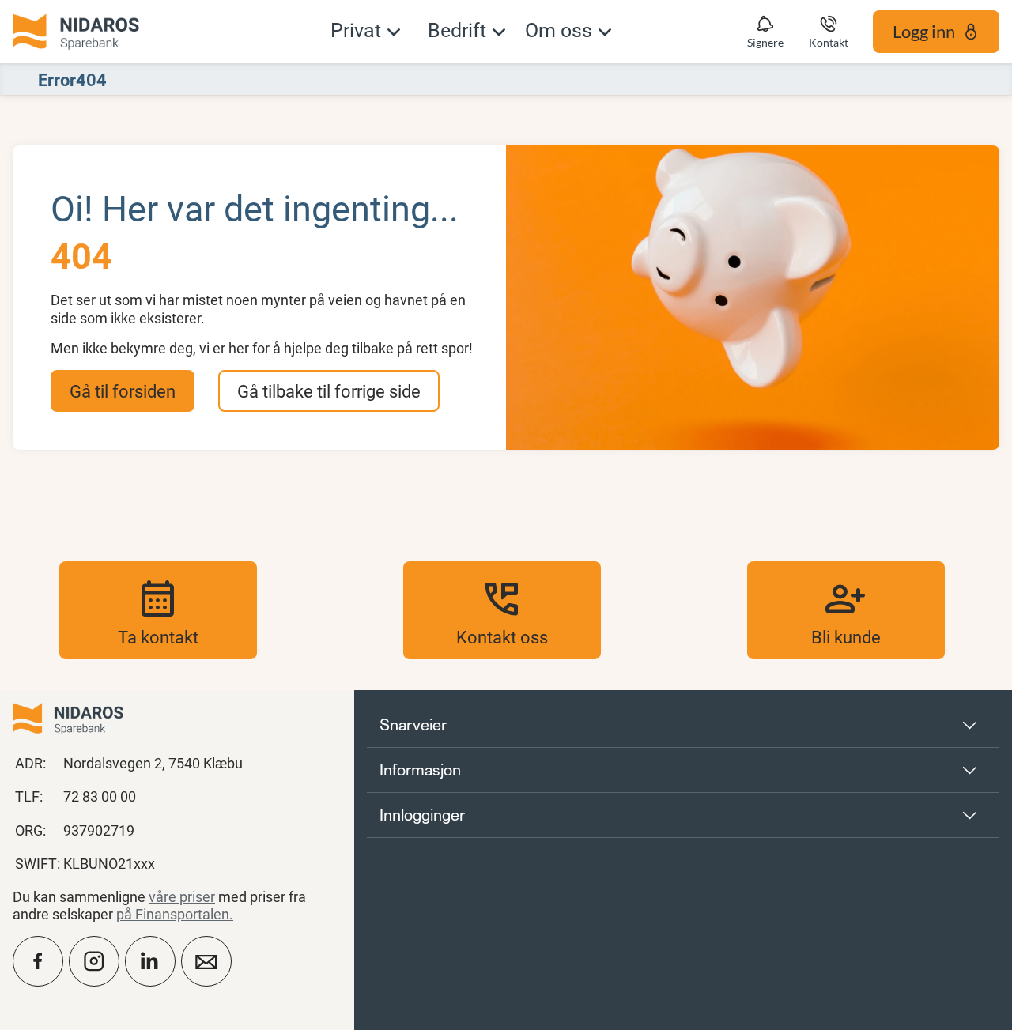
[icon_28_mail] (206, 961)
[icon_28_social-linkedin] (150, 961)
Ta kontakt (158, 610)
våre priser (182, 896)
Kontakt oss (502, 610)
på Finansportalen (172, 913)
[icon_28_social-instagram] (94, 961)
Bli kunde (846, 610)
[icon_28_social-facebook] (38, 961)
